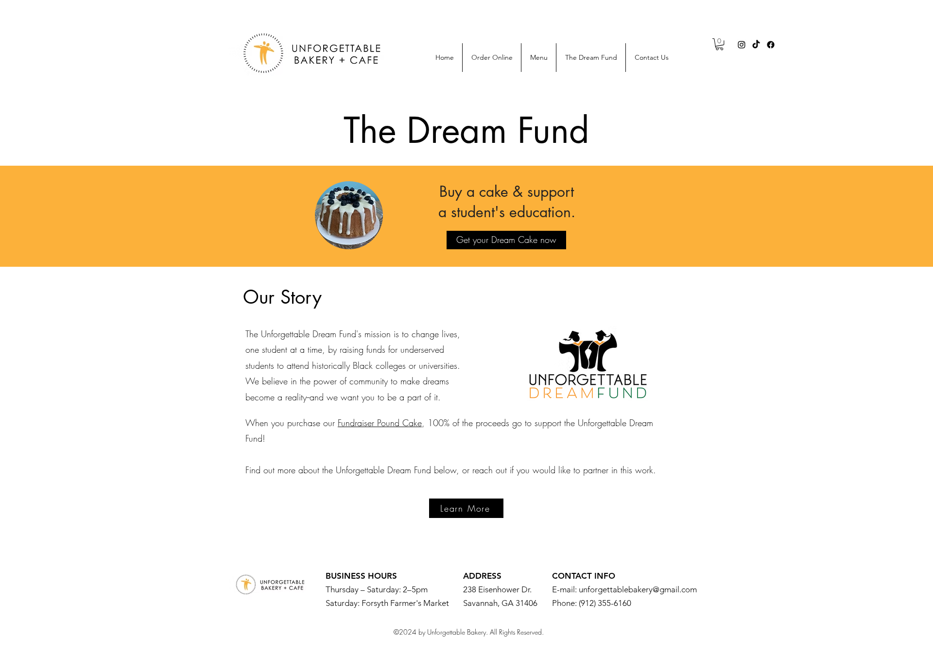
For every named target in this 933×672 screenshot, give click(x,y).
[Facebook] (771, 45)
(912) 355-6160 (605, 603)
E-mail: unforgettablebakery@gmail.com (624, 589)
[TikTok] (756, 45)
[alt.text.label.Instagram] (741, 45)
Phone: (565, 603)
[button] (719, 44)
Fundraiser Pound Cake (380, 423)
